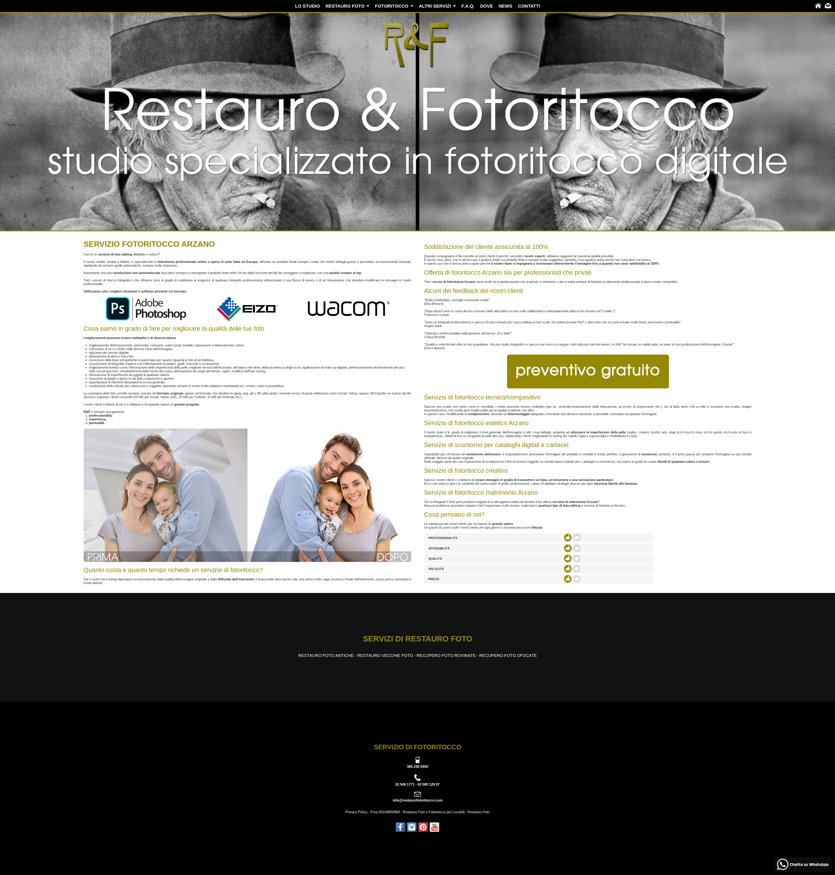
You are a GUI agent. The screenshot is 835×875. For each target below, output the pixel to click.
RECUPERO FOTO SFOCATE (508, 655)
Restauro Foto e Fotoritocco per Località (434, 812)
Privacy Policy (356, 812)
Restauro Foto (478, 812)
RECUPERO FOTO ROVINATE (446, 655)
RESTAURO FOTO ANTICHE (326, 655)
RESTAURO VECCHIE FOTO (385, 655)
